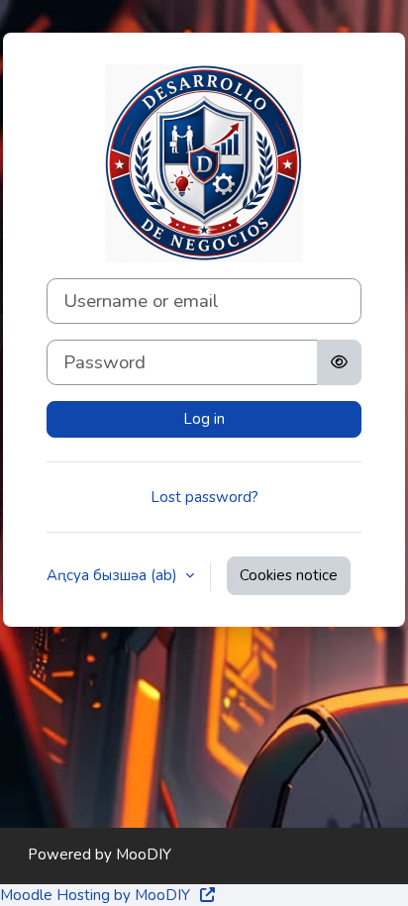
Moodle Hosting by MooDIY (97, 895)
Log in (204, 419)
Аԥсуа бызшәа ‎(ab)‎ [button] (114, 575)
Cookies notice (289, 575)
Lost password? (204, 497)
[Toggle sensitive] (339, 362)
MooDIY (143, 854)
